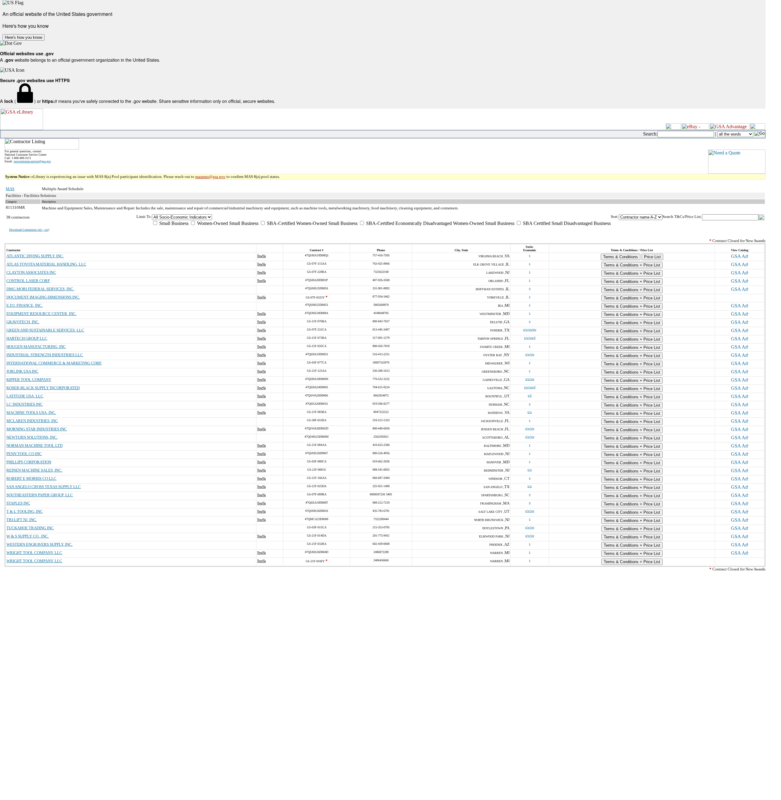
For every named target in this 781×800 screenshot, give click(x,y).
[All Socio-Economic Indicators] (381, 217)
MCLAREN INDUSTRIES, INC (32, 420)
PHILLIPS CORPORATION (28, 462)
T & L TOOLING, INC (24, 511)
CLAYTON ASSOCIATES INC (31, 272)
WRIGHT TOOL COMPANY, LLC (34, 552)
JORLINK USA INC (22, 371)
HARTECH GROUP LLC (26, 338)
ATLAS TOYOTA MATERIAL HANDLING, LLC (46, 264)
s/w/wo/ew (529, 329)
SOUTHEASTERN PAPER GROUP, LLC (39, 495)
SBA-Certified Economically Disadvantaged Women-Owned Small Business (439, 223)
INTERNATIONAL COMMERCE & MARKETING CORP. (54, 363)
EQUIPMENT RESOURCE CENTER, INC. (41, 313)
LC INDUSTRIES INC (24, 404)
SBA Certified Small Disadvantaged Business (566, 223)
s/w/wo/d (529, 337)
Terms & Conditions (620, 257)
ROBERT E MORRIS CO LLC (31, 478)
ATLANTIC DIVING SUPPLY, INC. (35, 256)
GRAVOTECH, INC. (22, 322)
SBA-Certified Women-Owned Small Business (312, 223)
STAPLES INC (18, 503)
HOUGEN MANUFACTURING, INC (36, 346)
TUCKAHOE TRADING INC (30, 528)
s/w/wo (529, 354)
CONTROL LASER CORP (28, 280)
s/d (529, 395)
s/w (529, 412)
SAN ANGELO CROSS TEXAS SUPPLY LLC (43, 486)
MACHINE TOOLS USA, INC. (31, 412)
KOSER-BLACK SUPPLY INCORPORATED (43, 388)
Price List (652, 257)
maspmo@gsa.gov (210, 176)
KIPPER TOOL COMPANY (28, 379)
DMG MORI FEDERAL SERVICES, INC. (40, 289)
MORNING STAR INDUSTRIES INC (36, 429)
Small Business (173, 223)
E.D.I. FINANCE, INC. (24, 305)
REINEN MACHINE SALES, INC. (34, 470)
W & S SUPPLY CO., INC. (27, 536)
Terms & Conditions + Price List (632, 265)
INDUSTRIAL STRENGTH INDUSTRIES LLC (44, 355)
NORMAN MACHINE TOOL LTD (34, 445)
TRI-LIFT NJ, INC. (21, 519)
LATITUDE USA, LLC (24, 396)
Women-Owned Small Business (227, 223)
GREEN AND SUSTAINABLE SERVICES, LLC (45, 330)
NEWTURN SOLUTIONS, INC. (32, 437)
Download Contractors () (29, 229)
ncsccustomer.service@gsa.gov (32, 161)
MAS (10, 188)
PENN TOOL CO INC (24, 453)
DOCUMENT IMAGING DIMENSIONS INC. (43, 297)
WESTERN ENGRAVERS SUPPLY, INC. (39, 544)
